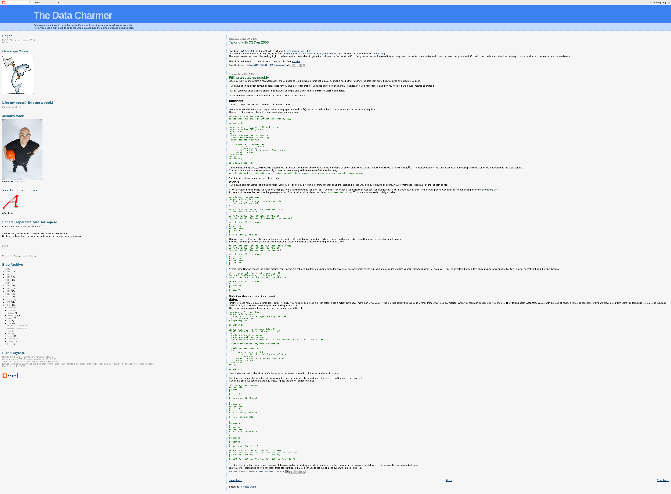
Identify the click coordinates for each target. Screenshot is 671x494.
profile (5, 246)
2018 (8, 271)
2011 (8, 291)
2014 (8, 283)
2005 (8, 344)
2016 (8, 277)
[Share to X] (297, 65)
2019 (8, 269)
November (12, 310)
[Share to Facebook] (300, 65)
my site (296, 61)
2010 (8, 294)
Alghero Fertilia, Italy (293, 53)
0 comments (279, 65)
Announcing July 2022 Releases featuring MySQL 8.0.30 (29, 359)
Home (449, 480)
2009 (8, 296)
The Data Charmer (73, 15)
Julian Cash (19, 181)
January (11, 341)
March (10, 336)
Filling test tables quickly (249, 77)
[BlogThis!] (294, 65)
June (10, 323)
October (11, 313)
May (10, 331)
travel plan (379, 53)
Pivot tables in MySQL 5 (298, 51)
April (10, 334)
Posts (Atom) (250, 486)
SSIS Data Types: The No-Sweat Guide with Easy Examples (30, 361)
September (12, 315)
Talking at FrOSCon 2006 (249, 42)
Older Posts (663, 480)
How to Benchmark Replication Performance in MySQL (28, 357)
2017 (8, 274)
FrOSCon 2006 (247, 51)
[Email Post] (287, 65)
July (10, 321)
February (12, 339)
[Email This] (291, 65)
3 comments (279, 471)
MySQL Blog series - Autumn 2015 (18, 40)
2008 (8, 299)
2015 (8, 280)
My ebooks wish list (11, 107)
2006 (8, 305)
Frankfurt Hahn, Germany (320, 53)
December (12, 308)
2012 (8, 288)
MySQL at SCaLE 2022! (13, 366)
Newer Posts (235, 480)
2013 (8, 285)
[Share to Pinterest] (304, 65)
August (11, 318)
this (487, 189)
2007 (8, 302)
